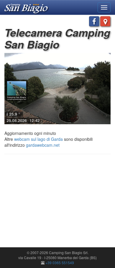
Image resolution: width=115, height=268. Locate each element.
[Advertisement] (54, 201)
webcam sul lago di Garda (38, 139)
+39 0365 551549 (59, 262)
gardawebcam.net (43, 145)
